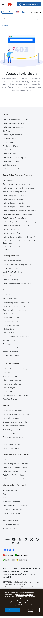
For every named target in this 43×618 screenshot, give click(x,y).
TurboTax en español (11, 169)
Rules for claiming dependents (14, 310)
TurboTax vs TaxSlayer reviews (14, 471)
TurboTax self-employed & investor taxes (18, 188)
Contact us (7, 373)
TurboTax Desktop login (12, 261)
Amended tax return (10, 321)
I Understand (12, 610)
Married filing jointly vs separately (16, 303)
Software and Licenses (19, 571)
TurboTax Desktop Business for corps (17, 283)
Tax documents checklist (12, 445)
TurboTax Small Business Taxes (14, 218)
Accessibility (7, 577)
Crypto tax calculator (11, 433)
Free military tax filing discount (14, 192)
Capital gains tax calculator (13, 437)
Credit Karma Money (11, 146)
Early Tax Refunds (9, 165)
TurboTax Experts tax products (14, 195)
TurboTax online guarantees (13, 127)
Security (6, 571)
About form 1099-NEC (11, 318)
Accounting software (10, 490)
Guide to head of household (14, 306)
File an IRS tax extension (12, 380)
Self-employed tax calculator (14, 430)
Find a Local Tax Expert (11, 229)
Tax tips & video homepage (13, 295)
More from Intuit (9, 517)
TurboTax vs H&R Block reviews (15, 468)
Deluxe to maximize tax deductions (16, 184)
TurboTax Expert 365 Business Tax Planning (19, 222)
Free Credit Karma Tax (11, 513)
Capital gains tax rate (11, 325)
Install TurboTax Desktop (12, 272)
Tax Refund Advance (10, 139)
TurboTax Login (9, 388)
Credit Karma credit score (12, 509)
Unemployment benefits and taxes (16, 337)
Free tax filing (8, 180)
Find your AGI (8, 333)
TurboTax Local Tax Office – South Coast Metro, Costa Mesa (21, 242)
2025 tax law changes (11, 355)
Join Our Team (19, 568)
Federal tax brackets (10, 352)
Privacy (35, 568)
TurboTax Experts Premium (13, 199)
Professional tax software (12, 502)
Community (7, 392)
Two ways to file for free (12, 384)
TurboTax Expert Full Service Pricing (16, 207)
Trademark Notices (10, 574)
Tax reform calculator (11, 448)
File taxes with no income (12, 314)
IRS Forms (6, 131)
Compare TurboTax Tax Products (15, 120)
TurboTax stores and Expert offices (16, 226)
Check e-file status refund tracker (15, 422)
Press (29, 568)
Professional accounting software (15, 505)
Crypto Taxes (8, 142)
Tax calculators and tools (12, 411)
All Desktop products (11, 268)
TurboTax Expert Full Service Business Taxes (19, 211)
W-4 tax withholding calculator (14, 426)
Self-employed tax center (12, 135)
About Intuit (7, 568)
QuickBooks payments (11, 498)
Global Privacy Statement (24, 595)
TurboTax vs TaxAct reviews (13, 475)
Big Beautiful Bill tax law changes (15, 395)
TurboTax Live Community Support (16, 369)
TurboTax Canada (9, 154)
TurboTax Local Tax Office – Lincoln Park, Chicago (18, 248)
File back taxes (8, 329)
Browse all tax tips (10, 299)
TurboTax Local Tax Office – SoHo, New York (20, 237)
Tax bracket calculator (11, 418)
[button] (7, 12)
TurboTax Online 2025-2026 (13, 124)
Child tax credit (9, 344)
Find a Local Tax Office (11, 233)
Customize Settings (31, 610)
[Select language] (17, 12)
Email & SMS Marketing (12, 521)
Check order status (10, 276)
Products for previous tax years (14, 157)
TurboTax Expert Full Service (14, 203)
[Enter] (4, 18)
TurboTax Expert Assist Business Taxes (17, 214)
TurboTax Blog (8, 150)
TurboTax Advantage (11, 280)
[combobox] (20, 18)
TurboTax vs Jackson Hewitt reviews (16, 479)
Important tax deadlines (12, 348)
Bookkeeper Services (11, 524)
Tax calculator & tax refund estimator (16, 414)
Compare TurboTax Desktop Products (17, 265)
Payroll (5, 494)
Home (6, 25)
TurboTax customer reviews (13, 460)
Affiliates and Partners (27, 574)
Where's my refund (10, 376)
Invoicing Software (10, 528)
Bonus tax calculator (10, 441)
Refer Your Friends (10, 399)
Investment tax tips (10, 340)
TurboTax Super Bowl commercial (16, 464)
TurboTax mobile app (11, 161)
